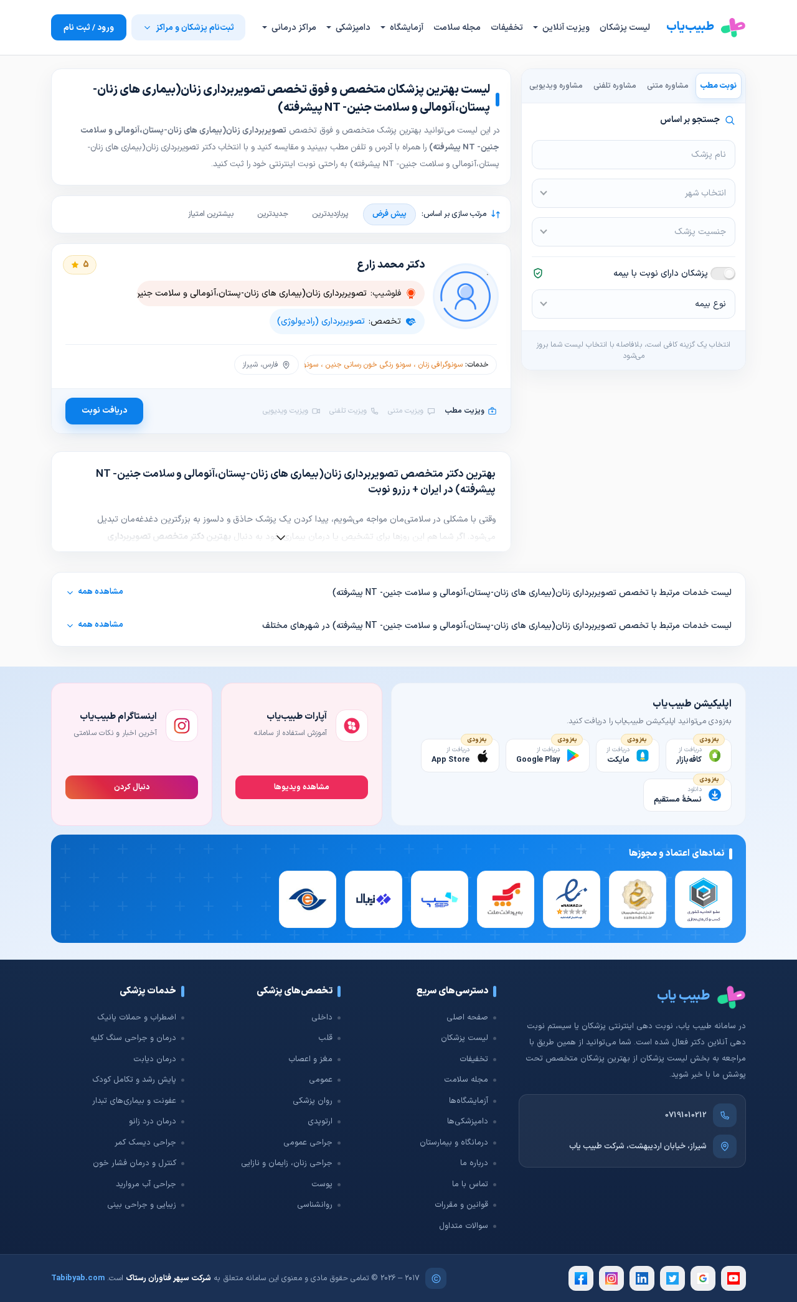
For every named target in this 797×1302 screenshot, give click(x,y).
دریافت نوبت (104, 410)
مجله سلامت (457, 27)
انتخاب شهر (705, 193)
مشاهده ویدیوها (301, 787)
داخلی (321, 1017)
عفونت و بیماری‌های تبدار (134, 1101)
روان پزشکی (312, 1101)
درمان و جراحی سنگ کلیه (133, 1038)
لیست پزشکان (625, 27)
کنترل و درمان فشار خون (134, 1163)
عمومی (320, 1080)
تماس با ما (470, 1184)
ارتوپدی (320, 1121)
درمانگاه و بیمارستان (454, 1142)
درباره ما (474, 1163)
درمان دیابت (154, 1059)
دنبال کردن (132, 787)
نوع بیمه (710, 304)
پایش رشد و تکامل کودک (134, 1080)
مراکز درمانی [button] (293, 27)
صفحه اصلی (467, 1017)
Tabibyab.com (78, 1278)
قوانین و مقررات (461, 1205)
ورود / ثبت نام (89, 27)
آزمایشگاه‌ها (468, 1101)
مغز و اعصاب (310, 1059)
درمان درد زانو (152, 1121)
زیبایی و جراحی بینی (141, 1205)
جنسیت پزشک (700, 231)
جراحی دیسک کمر (145, 1142)
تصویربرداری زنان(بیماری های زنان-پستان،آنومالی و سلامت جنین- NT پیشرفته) (225, 293)
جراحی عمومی (307, 1142)
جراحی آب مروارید (146, 1184)
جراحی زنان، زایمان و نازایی (286, 1163)
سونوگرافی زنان (440, 364)
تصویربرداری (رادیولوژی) (321, 321)
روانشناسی (314, 1205)
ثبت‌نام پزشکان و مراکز (195, 27)
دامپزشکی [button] (352, 27)
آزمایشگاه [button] (405, 27)
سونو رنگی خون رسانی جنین (368, 364)
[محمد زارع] (466, 296)
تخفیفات (507, 27)
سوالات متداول (463, 1226)
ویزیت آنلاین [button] (565, 27)
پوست (321, 1184)
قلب (325, 1038)
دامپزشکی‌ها (467, 1121)
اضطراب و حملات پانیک (136, 1017)
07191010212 (686, 1115)
